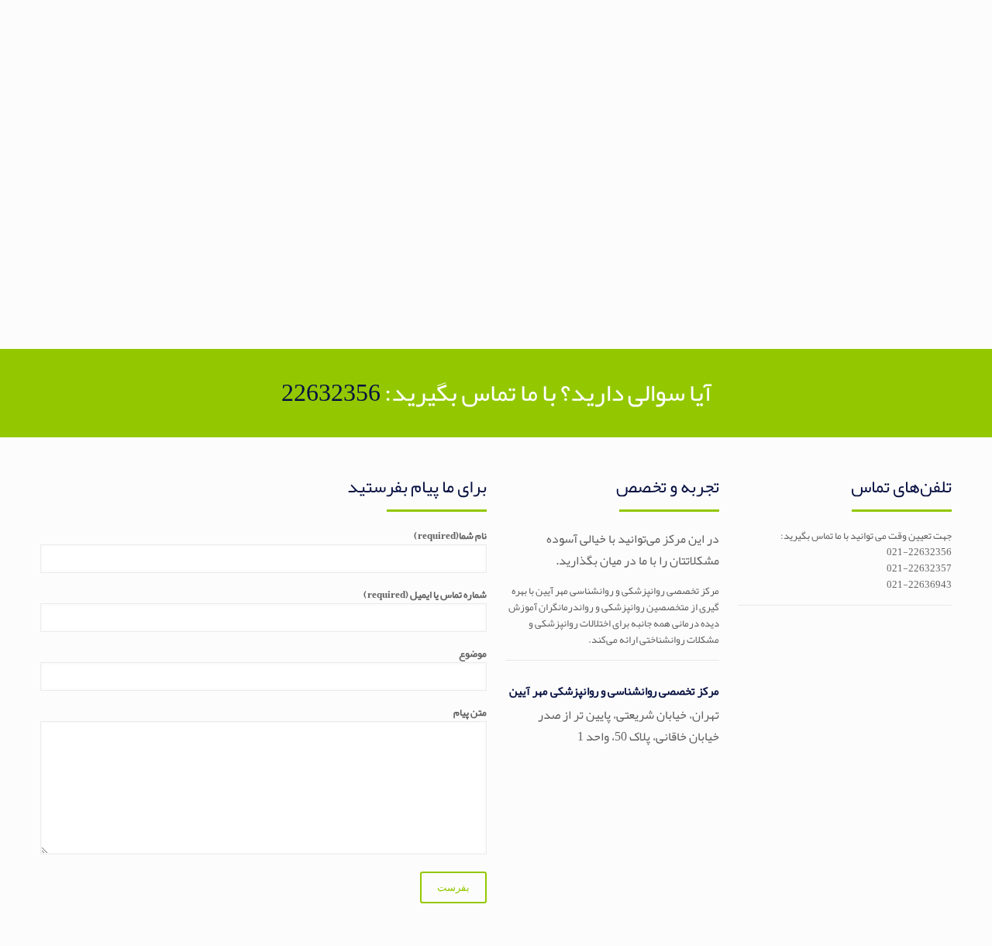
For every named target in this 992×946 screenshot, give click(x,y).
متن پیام (470, 714)
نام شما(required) (450, 537)
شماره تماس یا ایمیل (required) (425, 596)
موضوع (473, 655)
